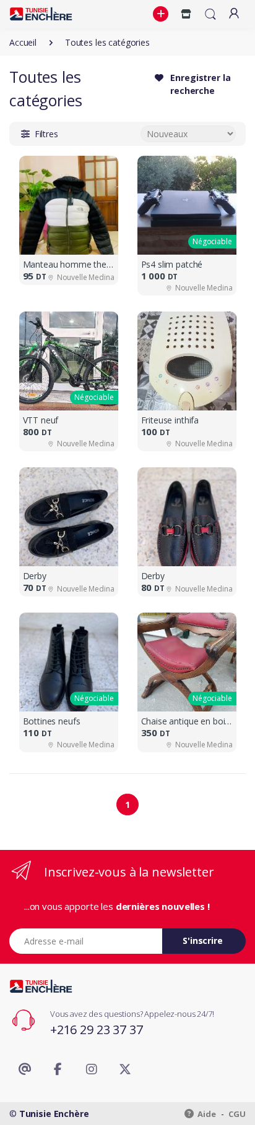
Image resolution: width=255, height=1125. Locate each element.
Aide (206, 1113)
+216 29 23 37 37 (96, 1029)
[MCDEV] (40, 14)
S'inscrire (203, 940)
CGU (237, 1113)
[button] (162, 14)
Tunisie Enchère (54, 1113)
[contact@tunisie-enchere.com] (24, 1069)
